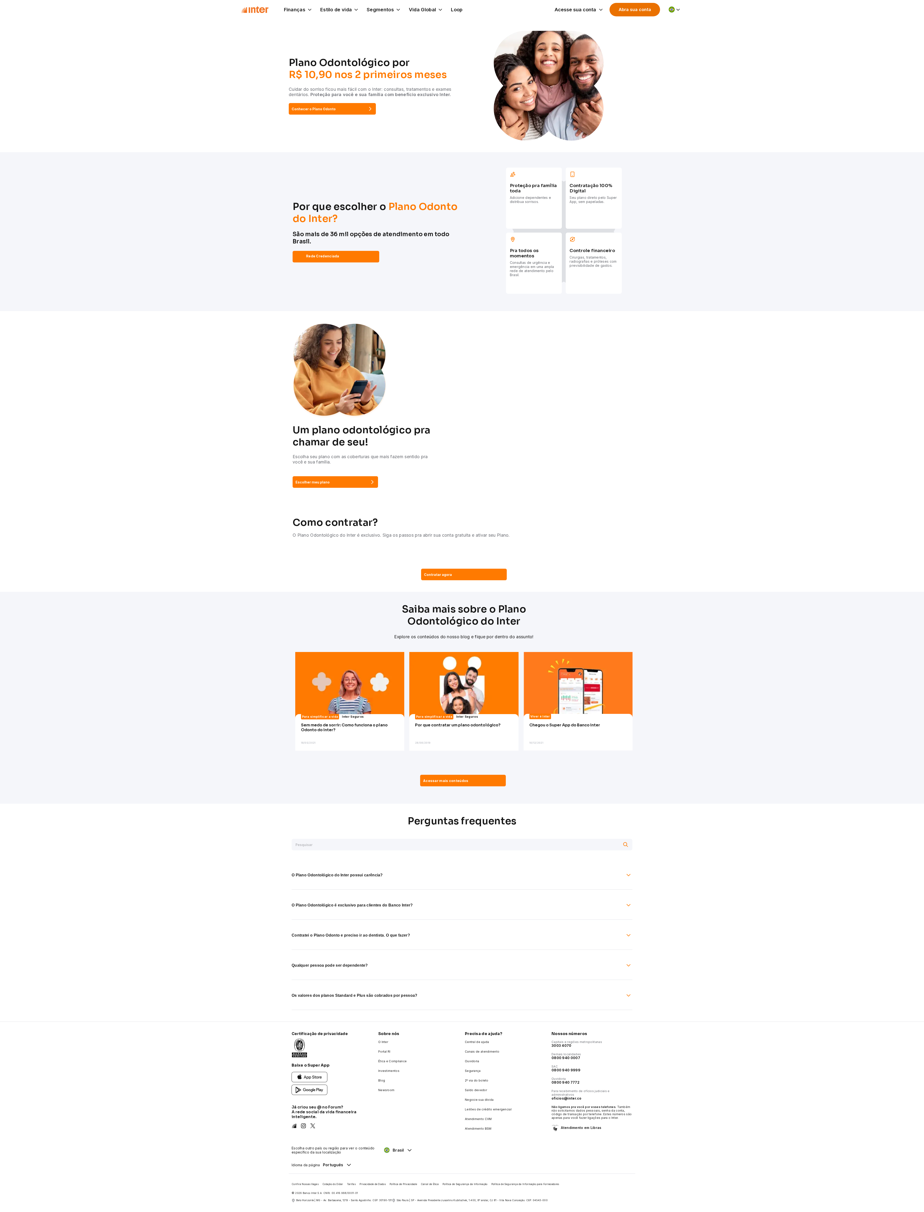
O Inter (383, 1042)
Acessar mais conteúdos (445, 781)
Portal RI (384, 1051)
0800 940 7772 (565, 1082)
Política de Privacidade (403, 1184)
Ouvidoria (472, 1061)
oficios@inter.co (567, 1098)
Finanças (294, 10)
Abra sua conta (635, 9)
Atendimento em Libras (581, 1128)
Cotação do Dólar (332, 1184)
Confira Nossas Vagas (305, 1184)
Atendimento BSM (478, 1128)
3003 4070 (561, 1045)
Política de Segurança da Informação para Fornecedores (525, 1184)
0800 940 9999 (566, 1070)
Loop (456, 10)
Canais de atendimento (482, 1051)
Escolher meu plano (312, 482)
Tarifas (351, 1184)
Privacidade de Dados (372, 1184)
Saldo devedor (476, 1090)
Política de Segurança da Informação (465, 1184)
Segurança (473, 1071)
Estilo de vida (336, 10)
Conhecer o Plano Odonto (314, 109)
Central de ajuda (477, 1042)
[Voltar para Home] (255, 9)
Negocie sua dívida (479, 1099)
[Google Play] (309, 1089)
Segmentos (380, 10)
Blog (381, 1080)
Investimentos (388, 1071)
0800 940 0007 (566, 1058)
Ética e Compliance (392, 1061)
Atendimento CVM (478, 1119)
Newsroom (386, 1090)
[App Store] (309, 1077)
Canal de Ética (430, 1184)
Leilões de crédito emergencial (488, 1109)
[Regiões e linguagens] (674, 9)
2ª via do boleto (476, 1080)
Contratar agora (438, 575)
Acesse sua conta (575, 10)
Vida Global (422, 10)
